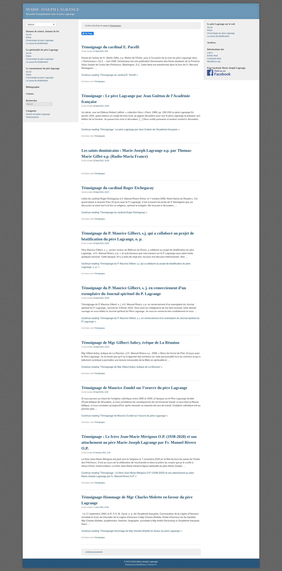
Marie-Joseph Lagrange (52, 9)
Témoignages (99, 81)
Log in (210, 53)
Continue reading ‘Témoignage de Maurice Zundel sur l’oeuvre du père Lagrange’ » (124, 415)
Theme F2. (152, 564)
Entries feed (212, 56)
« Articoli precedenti (93, 552)
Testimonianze (32, 117)
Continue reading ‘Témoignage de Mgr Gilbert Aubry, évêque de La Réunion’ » (121, 367)
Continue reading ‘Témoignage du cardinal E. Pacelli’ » (109, 75)
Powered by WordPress (135, 564)
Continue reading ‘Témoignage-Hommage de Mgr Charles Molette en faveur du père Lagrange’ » (131, 531)
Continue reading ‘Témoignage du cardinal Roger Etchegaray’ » (114, 212)
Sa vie (28, 34)
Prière (28, 37)
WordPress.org (213, 61)
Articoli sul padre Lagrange (38, 114)
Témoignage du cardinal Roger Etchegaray (117, 188)
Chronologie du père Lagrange (40, 40)
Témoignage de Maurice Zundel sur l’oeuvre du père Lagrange (134, 388)
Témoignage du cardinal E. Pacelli (110, 47)
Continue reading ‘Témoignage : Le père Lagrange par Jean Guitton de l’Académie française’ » (130, 129)
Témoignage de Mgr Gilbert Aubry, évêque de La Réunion (130, 342)
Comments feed (214, 58)
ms (90, 51)
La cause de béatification (37, 43)
